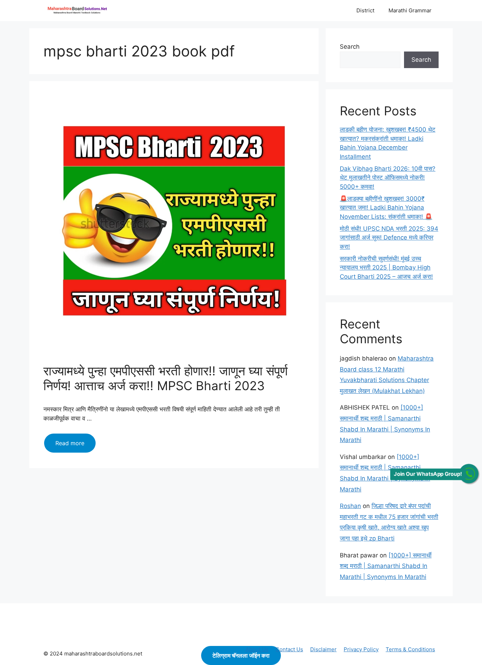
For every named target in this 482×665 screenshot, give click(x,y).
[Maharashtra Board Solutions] (78, 10)
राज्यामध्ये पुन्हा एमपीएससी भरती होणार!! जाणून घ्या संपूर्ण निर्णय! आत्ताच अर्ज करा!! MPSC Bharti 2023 (165, 378)
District (365, 10)
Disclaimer (323, 649)
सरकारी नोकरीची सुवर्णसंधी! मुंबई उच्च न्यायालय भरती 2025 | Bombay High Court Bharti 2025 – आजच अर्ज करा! (386, 267)
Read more (75, 446)
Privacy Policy (361, 649)
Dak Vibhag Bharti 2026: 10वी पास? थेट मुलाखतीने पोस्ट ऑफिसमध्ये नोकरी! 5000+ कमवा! (387, 177)
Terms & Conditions (410, 649)
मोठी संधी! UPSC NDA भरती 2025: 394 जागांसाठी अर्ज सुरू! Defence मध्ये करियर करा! (389, 237)
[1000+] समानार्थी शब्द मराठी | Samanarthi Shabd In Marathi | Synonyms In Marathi (386, 566)
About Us (257, 649)
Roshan (350, 505)
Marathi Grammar (410, 10)
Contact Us (289, 649)
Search (350, 46)
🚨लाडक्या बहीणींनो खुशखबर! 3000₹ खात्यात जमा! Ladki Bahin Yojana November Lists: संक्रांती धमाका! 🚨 (386, 207)
